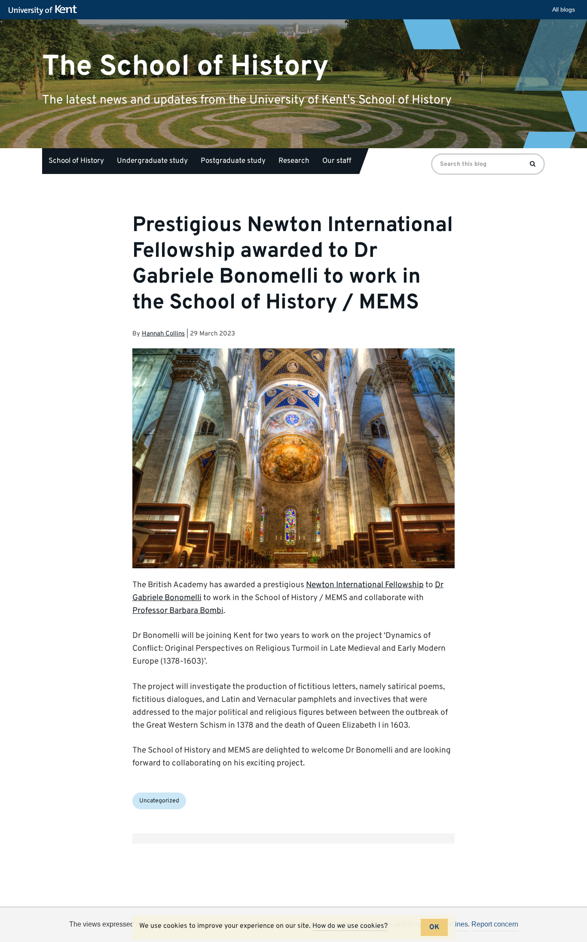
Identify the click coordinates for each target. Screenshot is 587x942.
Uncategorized (159, 801)
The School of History (185, 66)
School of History (76, 161)
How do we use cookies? (350, 926)
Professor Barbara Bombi (177, 611)
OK (434, 927)
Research (293, 161)
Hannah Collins (163, 334)
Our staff (336, 161)
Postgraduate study (233, 161)
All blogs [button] (563, 9)
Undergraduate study (152, 161)
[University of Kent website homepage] (45, 10)
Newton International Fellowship (365, 585)
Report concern (494, 924)
